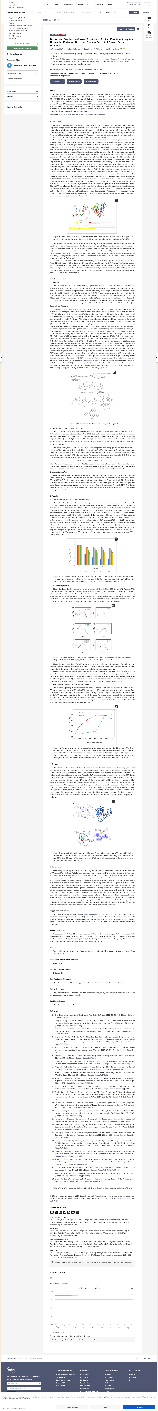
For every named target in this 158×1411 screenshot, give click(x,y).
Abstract (11, 2)
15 (77, 188)
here (61, 1265)
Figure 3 (56, 589)
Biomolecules (11, 1358)
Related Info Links (14, 73)
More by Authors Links (15, 78)
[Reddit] (73, 1213)
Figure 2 (54, 505)
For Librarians (85, 1383)
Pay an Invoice (61, 1377)
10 (99, 150)
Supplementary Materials (17, 18)
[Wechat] (69, 1213)
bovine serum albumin (96, 114)
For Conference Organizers (89, 1391)
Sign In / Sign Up (134, 4)
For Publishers (85, 1386)
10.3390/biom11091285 (51, 20)
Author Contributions (15, 20)
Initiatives (99, 4)
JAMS (107, 1391)
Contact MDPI (60, 1383)
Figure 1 (128, 179)
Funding (11, 23)
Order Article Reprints (126, 29)
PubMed (64, 1137)
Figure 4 (117, 688)
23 (63, 897)
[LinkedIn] (60, 1213)
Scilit (66, 1017)
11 (100, 157)
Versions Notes (91, 81)
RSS (137, 1358)
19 (92, 293)
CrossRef (59, 1017)
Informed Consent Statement (18, 28)
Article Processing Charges (65, 1374)
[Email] (52, 1213)
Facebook (132, 1377)
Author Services (84, 4)
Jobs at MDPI (60, 1386)
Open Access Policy (63, 1380)
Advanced (145, 13)
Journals (46, 4)
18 (51, 251)
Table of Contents (14, 107)
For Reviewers (85, 1377)
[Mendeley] (77, 1213)
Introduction (13, 5)
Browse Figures (74, 81)
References (12, 38)
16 (104, 246)
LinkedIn (132, 1374)
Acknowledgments (15, 33)
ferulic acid (63, 114)
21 (93, 510)
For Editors (84, 1380)
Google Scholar (128, 1015)
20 (66, 490)
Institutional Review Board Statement (21, 25)
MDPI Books (109, 1377)
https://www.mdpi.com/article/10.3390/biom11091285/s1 (100, 914)
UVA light (71, 114)
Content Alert (146, 1358)
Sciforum (108, 1374)
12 (121, 157)
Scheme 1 (113, 309)
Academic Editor (14, 60)
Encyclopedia (109, 1388)
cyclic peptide (81, 114)
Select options (13, 1383)
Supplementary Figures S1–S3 (86, 360)
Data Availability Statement (18, 31)
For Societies (84, 1388)
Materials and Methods (16, 7)
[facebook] (65, 1213)
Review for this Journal (22, 43)
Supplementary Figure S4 (97, 368)
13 (118, 174)
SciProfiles (108, 1386)
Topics (56, 4)
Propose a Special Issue (22, 48)
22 (62, 792)
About (110, 4)
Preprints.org (109, 1380)
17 (73, 248)
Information (68, 4)
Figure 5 (85, 775)
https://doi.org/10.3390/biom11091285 (88, 70)
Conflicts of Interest (15, 36)
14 (85, 186)
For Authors (84, 1374)
